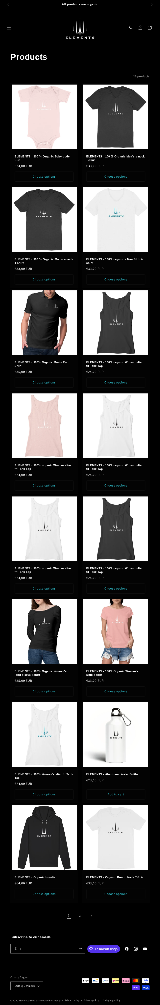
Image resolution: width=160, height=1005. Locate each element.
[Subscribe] (80, 948)
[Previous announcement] (8, 4)
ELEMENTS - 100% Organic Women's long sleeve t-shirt (41, 673)
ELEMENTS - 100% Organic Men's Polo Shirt (42, 364)
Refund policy (72, 1000)
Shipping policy (111, 1000)
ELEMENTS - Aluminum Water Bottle (112, 774)
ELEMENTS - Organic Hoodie (35, 877)
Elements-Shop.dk (29, 1000)
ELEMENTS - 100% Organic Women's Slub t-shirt (112, 673)
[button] (8, 27)
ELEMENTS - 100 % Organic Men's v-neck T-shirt (115, 158)
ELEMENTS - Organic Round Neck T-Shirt (115, 877)
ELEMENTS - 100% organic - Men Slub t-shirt (114, 261)
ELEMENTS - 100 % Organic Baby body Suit (42, 158)
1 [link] (69, 915)
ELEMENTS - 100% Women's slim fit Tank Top (44, 776)
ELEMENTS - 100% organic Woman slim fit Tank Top (114, 364)
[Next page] (91, 915)
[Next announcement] (151, 4)
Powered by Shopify (50, 1000)
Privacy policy (91, 1000)
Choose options (44, 176)
